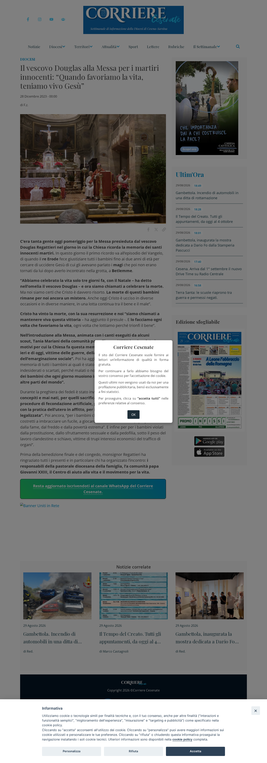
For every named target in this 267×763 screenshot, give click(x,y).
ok (133, 414)
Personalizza (71, 751)
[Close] (255, 710)
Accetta (195, 751)
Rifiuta (133, 751)
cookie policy (182, 739)
